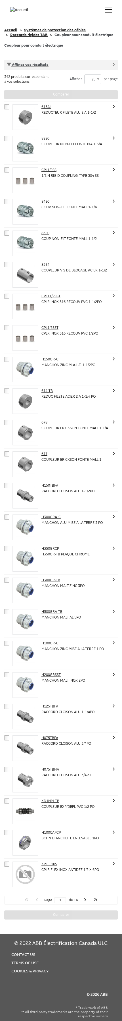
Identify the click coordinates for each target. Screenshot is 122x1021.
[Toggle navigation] (108, 10)
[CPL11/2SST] (25, 306)
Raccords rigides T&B (29, 35)
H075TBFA (49, 738)
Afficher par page (94, 79)
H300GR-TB (50, 580)
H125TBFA (49, 706)
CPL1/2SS (48, 170)
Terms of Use (25, 962)
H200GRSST (51, 675)
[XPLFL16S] (25, 874)
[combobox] (92, 79)
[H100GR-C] (25, 653)
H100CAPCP (51, 833)
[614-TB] (25, 401)
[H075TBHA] (25, 779)
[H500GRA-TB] (25, 622)
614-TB (47, 391)
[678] (25, 432)
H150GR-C (49, 359)
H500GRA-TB (51, 612)
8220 (45, 138)
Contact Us (23, 954)
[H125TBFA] (25, 716)
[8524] (25, 275)
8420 (45, 202)
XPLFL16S (49, 864)
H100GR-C (49, 643)
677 (44, 454)
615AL (46, 107)
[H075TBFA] (25, 748)
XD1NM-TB (50, 801)
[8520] (25, 243)
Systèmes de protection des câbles (55, 30)
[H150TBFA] (25, 496)
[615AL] (25, 117)
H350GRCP (50, 549)
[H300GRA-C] (25, 527)
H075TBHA (50, 769)
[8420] (25, 212)
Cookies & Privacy (30, 971)
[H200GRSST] (25, 685)
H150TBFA (49, 485)
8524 (45, 265)
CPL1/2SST (49, 328)
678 (44, 422)
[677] (25, 464)
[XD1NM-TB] (25, 811)
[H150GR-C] (25, 369)
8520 (45, 233)
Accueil (10, 30)
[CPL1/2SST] (25, 338)
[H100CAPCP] (25, 843)
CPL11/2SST (50, 296)
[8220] (25, 148)
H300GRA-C (51, 517)
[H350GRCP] (25, 559)
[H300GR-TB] (25, 590)
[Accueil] (19, 9)
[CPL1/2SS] (25, 180)
